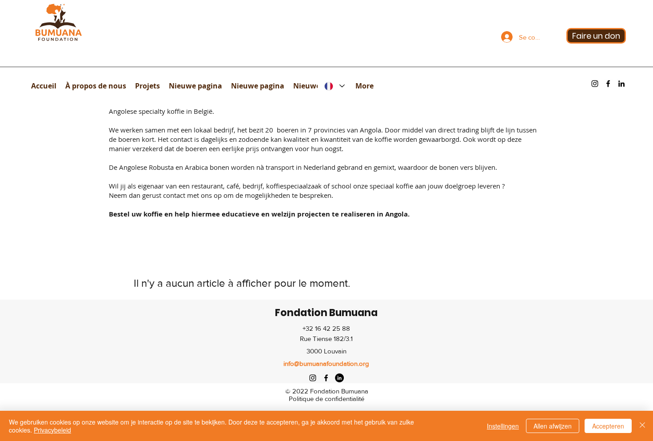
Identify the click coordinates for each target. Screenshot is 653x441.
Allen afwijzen (553, 425)
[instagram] (594, 83)
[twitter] (339, 377)
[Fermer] (642, 426)
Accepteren (608, 425)
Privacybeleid (52, 429)
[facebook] (608, 83)
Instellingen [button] (503, 425)
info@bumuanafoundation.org (326, 363)
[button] (96, 85)
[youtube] (621, 83)
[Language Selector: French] (334, 86)
